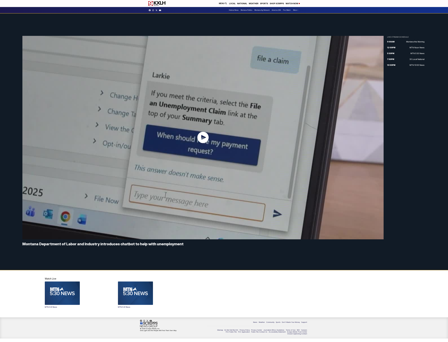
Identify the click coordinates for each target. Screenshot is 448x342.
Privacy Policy (245, 330)
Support (304, 322)
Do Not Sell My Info (231, 330)
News (255, 322)
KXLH (157, 10)
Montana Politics (246, 10)
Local (232, 3)
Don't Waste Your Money (291, 322)
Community (270, 322)
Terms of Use (291, 330)
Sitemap (220, 330)
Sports (264, 3)
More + (295, 10)
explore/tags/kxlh (153, 10)
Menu (222, 3)
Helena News (234, 10)
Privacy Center (256, 330)
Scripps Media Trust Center (297, 332)
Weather (253, 3)
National (242, 3)
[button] (78, 294)
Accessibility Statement (277, 332)
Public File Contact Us (259, 332)
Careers (304, 330)
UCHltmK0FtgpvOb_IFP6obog (160, 10)
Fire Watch (287, 10)
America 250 (276, 10)
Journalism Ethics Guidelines (273, 330)
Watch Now (292, 3)
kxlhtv (150, 10)
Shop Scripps (277, 3)
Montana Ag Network (262, 10)
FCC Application (244, 332)
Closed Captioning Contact (297, 334)
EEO (298, 330)
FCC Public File (231, 332)
